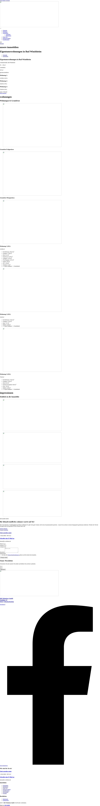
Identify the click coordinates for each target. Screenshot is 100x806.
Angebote (8, 34)
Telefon (2, 545)
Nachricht (2, 552)
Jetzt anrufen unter (5, 533)
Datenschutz (3, 553)
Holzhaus (5, 31)
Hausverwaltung (7, 38)
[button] (3, 92)
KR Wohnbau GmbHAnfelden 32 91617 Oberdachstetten (7, 600)
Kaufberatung (6, 39)
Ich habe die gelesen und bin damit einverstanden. (19, 555)
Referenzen (8, 35)
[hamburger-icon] (0, 28)
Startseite (5, 30)
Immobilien (5, 33)
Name (1, 543)
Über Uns (5, 37)
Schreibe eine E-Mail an (7, 538)
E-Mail (2, 547)
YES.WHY (7, 805)
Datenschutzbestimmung (13, 555)
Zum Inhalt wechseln (5, 0)
